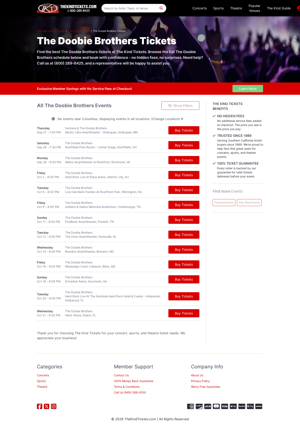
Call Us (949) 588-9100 (130, 392)
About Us (197, 375)
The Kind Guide (279, 8)
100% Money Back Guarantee (133, 381)
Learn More (248, 89)
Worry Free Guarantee (205, 386)
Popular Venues (254, 8)
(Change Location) (166, 119)
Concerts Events (223, 202)
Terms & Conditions (127, 386)
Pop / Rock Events (249, 202)
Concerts (199, 8)
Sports (218, 8)
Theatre (236, 8)
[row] (118, 130)
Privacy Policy (200, 381)
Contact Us (121, 375)
